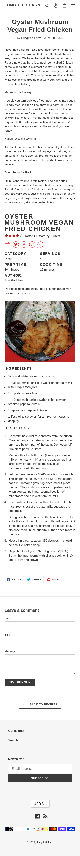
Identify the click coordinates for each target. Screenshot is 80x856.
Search (13, 740)
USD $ (39, 804)
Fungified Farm (23, 5)
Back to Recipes (43, 704)
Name (8, 618)
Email (8, 634)
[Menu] (73, 5)
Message (10, 651)
